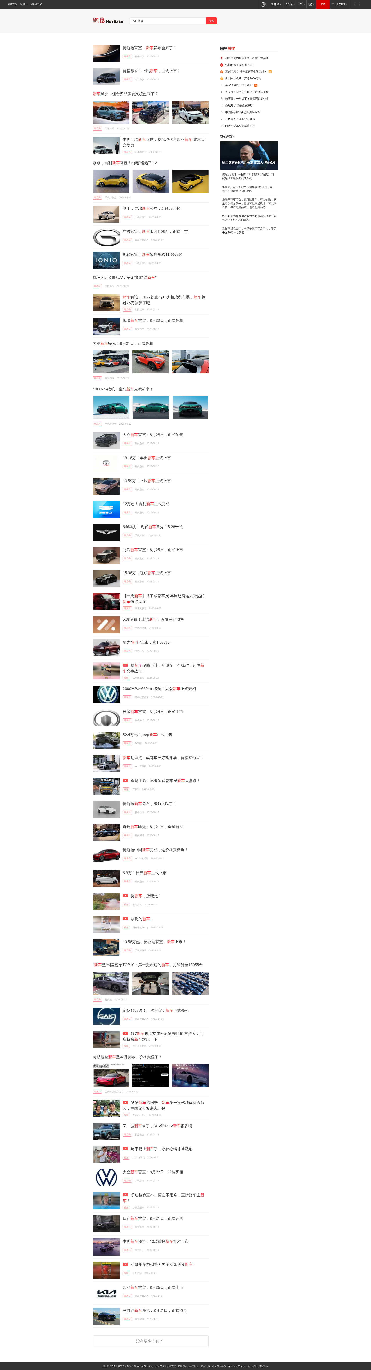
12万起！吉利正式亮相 (146, 503)
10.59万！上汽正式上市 (147, 480)
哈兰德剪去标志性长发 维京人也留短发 (249, 162)
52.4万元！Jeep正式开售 (147, 734)
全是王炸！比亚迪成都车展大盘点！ (165, 780)
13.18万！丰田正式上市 (147, 457)
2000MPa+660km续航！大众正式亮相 (159, 688)
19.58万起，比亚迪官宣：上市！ (154, 941)
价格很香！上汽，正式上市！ (152, 70)
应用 (22, 4)
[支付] (301, 4)
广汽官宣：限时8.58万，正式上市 (155, 231)
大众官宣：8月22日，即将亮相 (153, 1171)
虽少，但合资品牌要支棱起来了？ (125, 93)
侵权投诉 (263, 1366)
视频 (126, 677)
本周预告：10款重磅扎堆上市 (156, 1241)
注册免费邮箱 (338, 4)
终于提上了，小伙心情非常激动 (161, 1148)
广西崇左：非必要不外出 (240, 119)
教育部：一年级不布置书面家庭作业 (247, 98)
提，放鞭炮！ (146, 895)
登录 (323, 4)
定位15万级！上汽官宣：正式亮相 (156, 1010)
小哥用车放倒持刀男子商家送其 (161, 1264)
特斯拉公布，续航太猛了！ (150, 803)
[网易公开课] (276, 4)
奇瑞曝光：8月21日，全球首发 (153, 826)
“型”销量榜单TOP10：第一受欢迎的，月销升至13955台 (148, 964)
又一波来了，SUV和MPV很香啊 (157, 1125)
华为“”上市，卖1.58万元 (147, 642)
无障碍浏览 (36, 4)
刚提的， (142, 918)
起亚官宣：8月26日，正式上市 (153, 1287)
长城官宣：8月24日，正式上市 (153, 711)
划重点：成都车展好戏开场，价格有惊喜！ (163, 757)
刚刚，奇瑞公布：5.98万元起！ (153, 208)
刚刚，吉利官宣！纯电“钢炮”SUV (125, 162)
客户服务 (194, 1366)
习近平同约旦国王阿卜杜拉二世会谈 (247, 58)
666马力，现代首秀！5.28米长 (153, 526)
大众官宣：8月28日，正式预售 (153, 434)
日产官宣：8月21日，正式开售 (153, 1218)
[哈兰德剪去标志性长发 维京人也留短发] (249, 155)
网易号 (127, 56)
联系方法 (171, 1366)
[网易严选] (290, 4)
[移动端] (264, 4)
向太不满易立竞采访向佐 (240, 125)
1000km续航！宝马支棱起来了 (123, 389)
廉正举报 (252, 1366)
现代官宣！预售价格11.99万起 (152, 254)
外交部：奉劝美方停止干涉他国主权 (247, 92)
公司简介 (159, 1366)
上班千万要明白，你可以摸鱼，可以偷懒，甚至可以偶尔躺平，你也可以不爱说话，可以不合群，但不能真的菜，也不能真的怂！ (249, 203)
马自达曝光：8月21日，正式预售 (155, 1310)
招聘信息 (182, 1366)
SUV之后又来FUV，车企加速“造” (124, 277)
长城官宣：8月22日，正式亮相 (153, 320)
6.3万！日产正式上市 (145, 872)
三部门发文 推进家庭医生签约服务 (246, 71)
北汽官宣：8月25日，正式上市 (153, 549)
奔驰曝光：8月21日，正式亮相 (123, 343)
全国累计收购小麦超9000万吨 (243, 78)
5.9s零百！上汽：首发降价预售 (153, 619)
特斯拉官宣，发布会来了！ (150, 47)
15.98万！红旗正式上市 (147, 572)
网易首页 (12, 4)
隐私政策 (205, 1366)
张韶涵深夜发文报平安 (238, 65)
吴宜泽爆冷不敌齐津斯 (238, 85)
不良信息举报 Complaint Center (228, 1366)
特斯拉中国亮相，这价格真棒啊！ (155, 849)
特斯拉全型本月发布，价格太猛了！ (127, 1056)
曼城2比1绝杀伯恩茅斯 (239, 105)
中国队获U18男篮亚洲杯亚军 (242, 112)
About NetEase (145, 1366)
